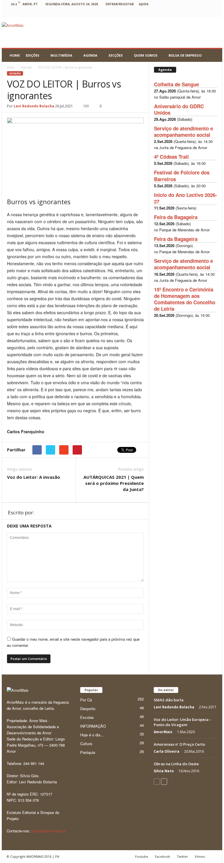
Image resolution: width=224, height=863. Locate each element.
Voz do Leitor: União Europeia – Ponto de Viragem (182, 722)
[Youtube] (214, 12)
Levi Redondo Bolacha (34, 106)
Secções (115, 55)
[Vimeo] (205, 12)
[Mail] (178, 12)
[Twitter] (196, 12)
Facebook (162, 856)
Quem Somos (146, 55)
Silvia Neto (164, 770)
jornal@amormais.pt (48, 831)
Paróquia (87, 752)
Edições (32, 55)
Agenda (90, 55)
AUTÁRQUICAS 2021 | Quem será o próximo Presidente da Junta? (113, 483)
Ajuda (143, 4)
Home (15, 55)
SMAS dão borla (168, 700)
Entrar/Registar (120, 4)
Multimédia (61, 55)
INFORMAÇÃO (93, 726)
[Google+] (160, 12)
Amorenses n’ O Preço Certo (179, 744)
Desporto (87, 708)
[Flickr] (151, 12)
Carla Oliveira (166, 751)
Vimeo (200, 856)
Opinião (15, 73)
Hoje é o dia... (92, 735)
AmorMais (163, 731)
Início (10, 67)
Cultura (86, 743)
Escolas (87, 717)
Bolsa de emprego (185, 55)
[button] (213, 55)
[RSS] (187, 12)
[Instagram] (169, 12)
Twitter (182, 856)
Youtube (141, 856)
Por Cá (86, 700)
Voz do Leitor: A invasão (33, 477)
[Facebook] (142, 12)
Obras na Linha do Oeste (176, 763)
